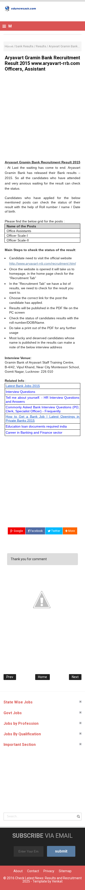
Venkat (57, 881)
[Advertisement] (42, 117)
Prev (9, 677)
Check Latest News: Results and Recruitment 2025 (48, 879)
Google (18, 531)
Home (42, 677)
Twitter (55, 531)
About (18, 871)
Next (75, 677)
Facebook (36, 531)
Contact (33, 871)
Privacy (48, 871)
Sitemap (65, 871)
